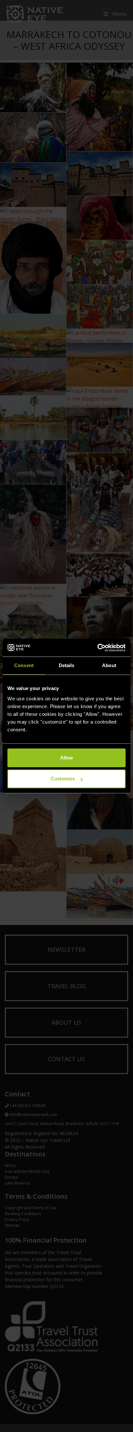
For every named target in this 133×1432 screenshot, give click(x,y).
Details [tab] (67, 665)
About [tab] (109, 665)
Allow (66, 757)
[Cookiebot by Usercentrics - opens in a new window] (97, 648)
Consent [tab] (24, 665)
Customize (63, 778)
